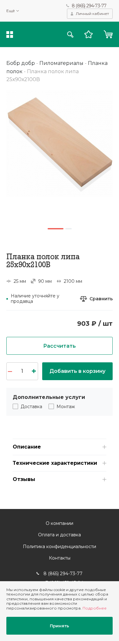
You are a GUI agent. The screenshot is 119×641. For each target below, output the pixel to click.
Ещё (10, 11)
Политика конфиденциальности (59, 546)
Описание (27, 447)
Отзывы (24, 479)
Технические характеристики (55, 463)
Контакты (59, 558)
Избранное (88, 34)
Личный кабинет (92, 13)
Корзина (108, 34)
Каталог (9, 34)
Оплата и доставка (59, 535)
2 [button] (68, 228)
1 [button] (55, 228)
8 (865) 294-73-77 (89, 6)
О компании (59, 523)
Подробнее (95, 608)
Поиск (70, 34)
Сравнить (101, 299)
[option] (59, 143)
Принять (59, 625)
